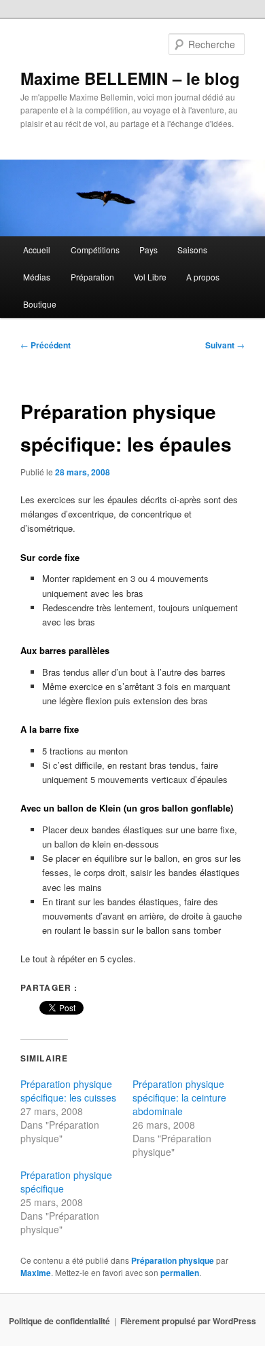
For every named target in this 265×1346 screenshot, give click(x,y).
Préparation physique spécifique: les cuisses (68, 1090)
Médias (36, 277)
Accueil (36, 249)
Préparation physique (172, 1260)
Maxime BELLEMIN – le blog (130, 78)
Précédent (45, 345)
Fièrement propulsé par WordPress (188, 1321)
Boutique (39, 304)
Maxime (35, 1273)
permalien (179, 1273)
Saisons (192, 249)
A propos (202, 277)
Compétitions (95, 249)
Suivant (225, 345)
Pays (148, 249)
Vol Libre (150, 277)
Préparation (92, 277)
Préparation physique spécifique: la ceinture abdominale (179, 1097)
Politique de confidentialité (59, 1321)
